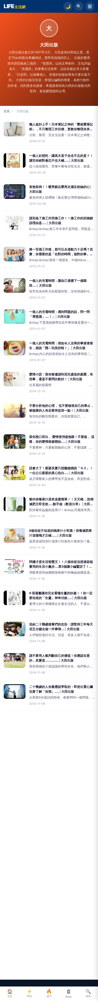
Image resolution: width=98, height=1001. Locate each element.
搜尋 (88, 993)
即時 (29, 993)
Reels (68, 996)
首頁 (7, 111)
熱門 (49, 993)
